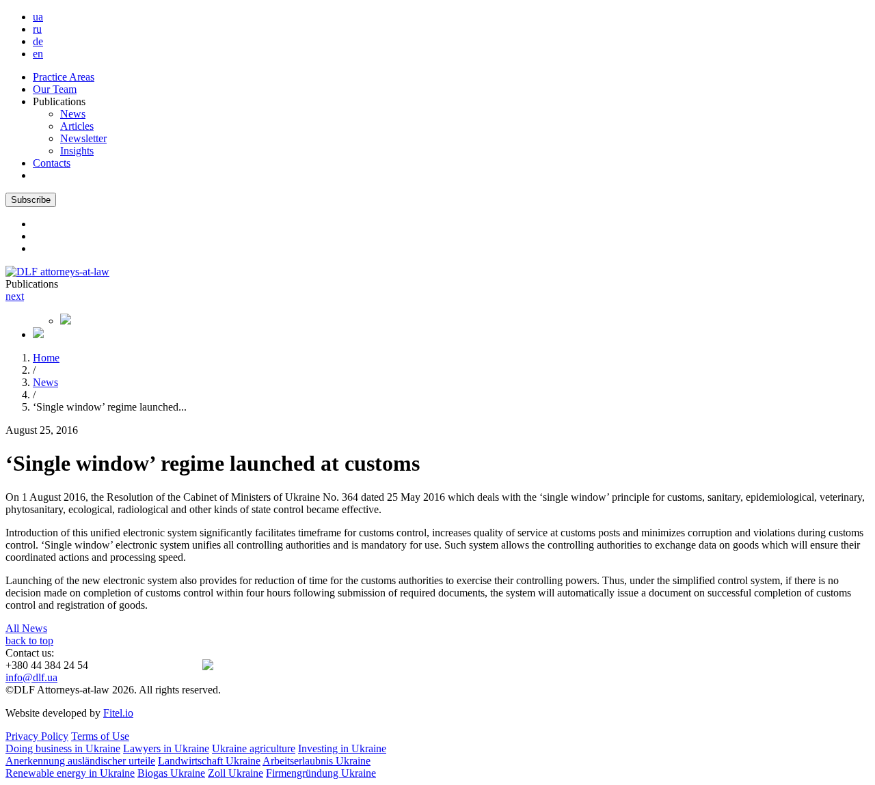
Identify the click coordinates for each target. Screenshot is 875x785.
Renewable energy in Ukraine (70, 773)
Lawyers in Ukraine (166, 748)
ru (37, 29)
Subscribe (31, 200)
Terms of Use (100, 736)
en (38, 53)
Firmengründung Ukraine (321, 773)
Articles (77, 126)
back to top (29, 640)
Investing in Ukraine (342, 748)
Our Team (55, 89)
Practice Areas (63, 77)
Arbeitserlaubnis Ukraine (316, 761)
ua (38, 17)
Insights (77, 150)
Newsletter (83, 138)
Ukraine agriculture (253, 748)
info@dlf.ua (31, 677)
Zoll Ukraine (235, 773)
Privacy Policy (36, 736)
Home (46, 357)
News (72, 114)
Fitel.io (118, 713)
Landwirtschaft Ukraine (209, 761)
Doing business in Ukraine (62, 748)
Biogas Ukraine (171, 773)
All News (26, 628)
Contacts (51, 163)
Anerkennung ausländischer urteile (80, 761)
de (38, 41)
